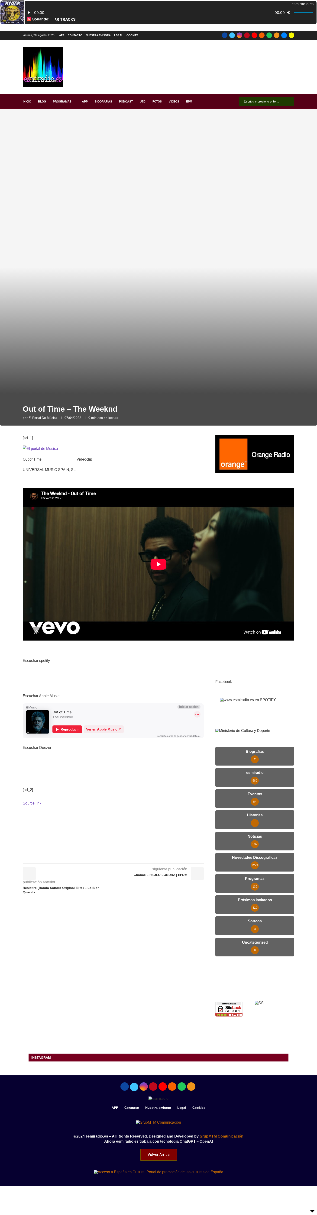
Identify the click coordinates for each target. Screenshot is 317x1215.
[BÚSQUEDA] (288, 101)
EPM (189, 101)
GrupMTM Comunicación (221, 1136)
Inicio (27, 101)
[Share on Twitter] (127, 857)
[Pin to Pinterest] (137, 857)
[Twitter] (232, 35)
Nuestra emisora (98, 35)
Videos (174, 101)
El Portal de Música (43, 418)
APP (61, 35)
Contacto (75, 35)
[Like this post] (105, 857)
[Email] (284, 35)
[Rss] (276, 35)
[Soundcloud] (262, 35)
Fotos (157, 101)
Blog (42, 101)
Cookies (132, 35)
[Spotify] (269, 35)
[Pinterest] (247, 35)
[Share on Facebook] (117, 857)
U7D (143, 101)
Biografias (103, 101)
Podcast (126, 101)
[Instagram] (239, 35)
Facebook (223, 682)
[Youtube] (254, 35)
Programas (62, 101)
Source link (32, 803)
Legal (118, 35)
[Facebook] (224, 35)
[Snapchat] (291, 35)
